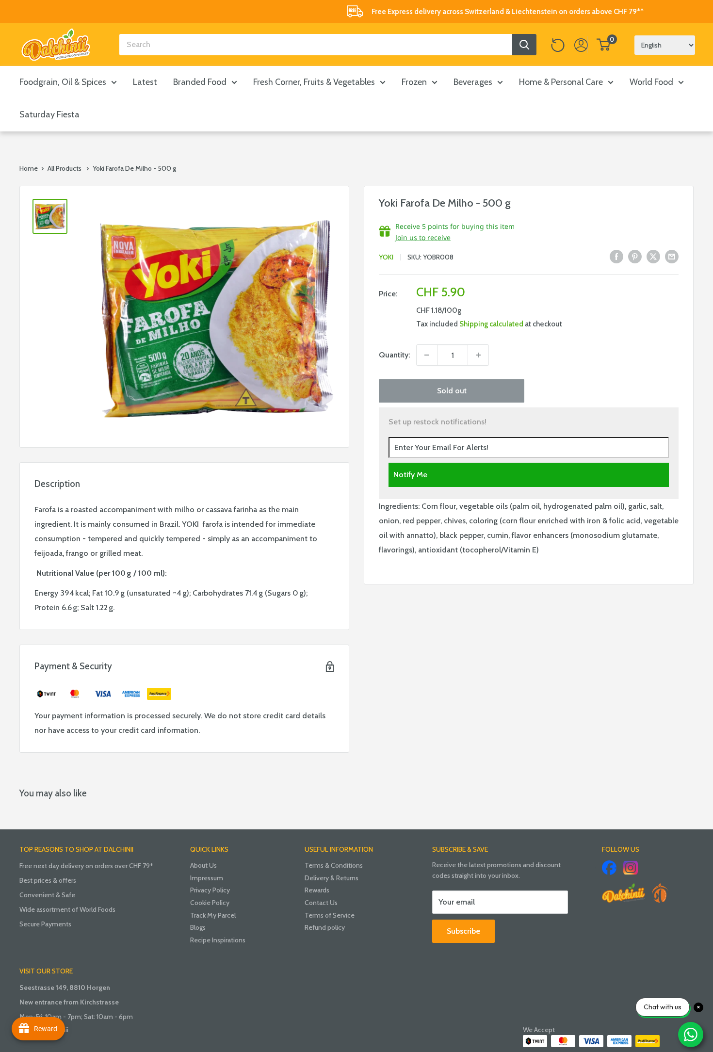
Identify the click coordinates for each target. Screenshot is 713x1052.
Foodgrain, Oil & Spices (62, 82)
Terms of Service (330, 915)
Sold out (452, 390)
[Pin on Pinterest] (635, 256)
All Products (64, 168)
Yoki (386, 257)
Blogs (198, 927)
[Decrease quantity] (427, 355)
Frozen (414, 82)
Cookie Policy (209, 902)
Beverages (473, 82)
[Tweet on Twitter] (653, 256)
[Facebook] (609, 867)
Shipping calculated (491, 324)
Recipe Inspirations (217, 940)
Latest (145, 82)
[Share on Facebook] (616, 256)
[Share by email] (672, 256)
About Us (203, 865)
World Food (651, 82)
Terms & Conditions (334, 865)
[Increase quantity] (478, 355)
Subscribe (463, 931)
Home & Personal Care (561, 82)
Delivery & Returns (331, 878)
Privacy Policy (210, 890)
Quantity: (394, 354)
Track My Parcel (213, 915)
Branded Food (200, 82)
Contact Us (321, 902)
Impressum (206, 878)
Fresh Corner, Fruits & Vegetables (314, 82)
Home (28, 168)
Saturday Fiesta (49, 114)
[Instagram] (630, 867)
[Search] (524, 44)
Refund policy (325, 927)
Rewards (317, 890)
